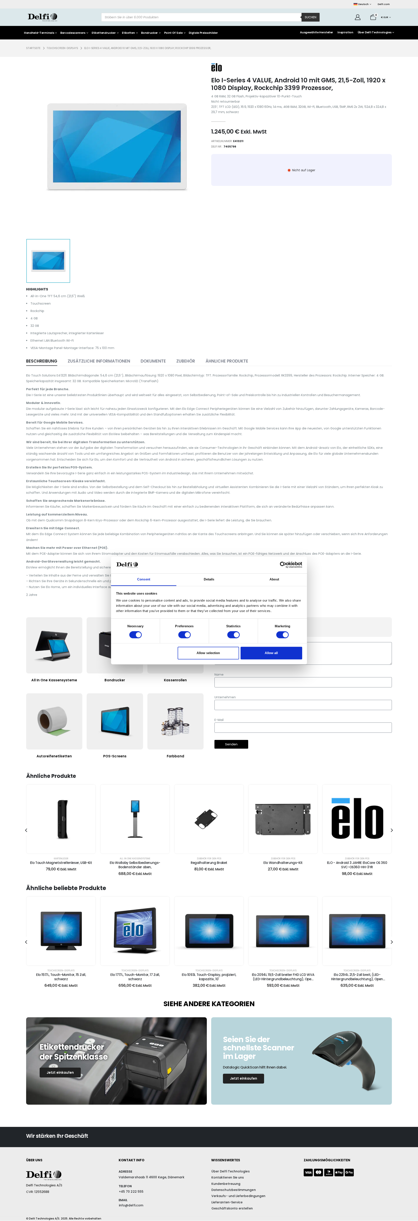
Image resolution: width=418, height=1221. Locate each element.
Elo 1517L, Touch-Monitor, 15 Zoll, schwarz (61, 976)
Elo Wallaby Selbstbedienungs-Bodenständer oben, (135, 864)
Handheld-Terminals (39, 33)
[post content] (61, 819)
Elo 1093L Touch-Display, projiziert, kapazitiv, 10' (209, 976)
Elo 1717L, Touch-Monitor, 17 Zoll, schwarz (135, 976)
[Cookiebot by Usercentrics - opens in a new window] (283, 565)
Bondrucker (149, 33)
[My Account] (357, 17)
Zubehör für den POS (209, 858)
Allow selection (208, 653)
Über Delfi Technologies (374, 32)
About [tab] (274, 579)
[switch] (184, 634)
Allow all (271, 653)
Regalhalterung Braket (209, 862)
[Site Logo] (42, 17)
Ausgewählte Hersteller (316, 32)
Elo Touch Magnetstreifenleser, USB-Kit (61, 862)
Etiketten (128, 33)
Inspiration (345, 32)
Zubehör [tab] (185, 361)
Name (219, 674)
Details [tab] (209, 579)
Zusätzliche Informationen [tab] (99, 361)
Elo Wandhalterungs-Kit (283, 862)
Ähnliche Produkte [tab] (227, 361)
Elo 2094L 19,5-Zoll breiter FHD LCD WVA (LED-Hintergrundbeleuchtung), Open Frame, (283, 979)
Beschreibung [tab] (41, 361)
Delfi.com (384, 4)
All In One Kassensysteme (135, 858)
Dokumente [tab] (153, 361)
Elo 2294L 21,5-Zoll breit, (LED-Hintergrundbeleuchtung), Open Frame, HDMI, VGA (357, 979)
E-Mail (219, 720)
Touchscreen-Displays (61, 970)
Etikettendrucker (104, 33)
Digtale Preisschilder (203, 33)
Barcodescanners (72, 33)
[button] (26, 830)
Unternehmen (225, 697)
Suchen (310, 17)
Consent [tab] (143, 579)
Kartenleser (61, 858)
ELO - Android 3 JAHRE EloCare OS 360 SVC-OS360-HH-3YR (357, 864)
